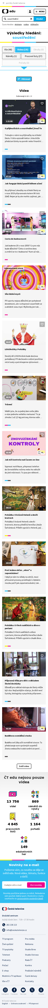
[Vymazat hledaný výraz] (31, 18)
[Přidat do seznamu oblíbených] (42, 103)
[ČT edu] (8, 12)
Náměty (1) (11, 56)
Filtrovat (26, 79)
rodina (26, 24)
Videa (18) (22, 49)
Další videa (24, 766)
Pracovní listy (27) (33, 56)
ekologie (18, 24)
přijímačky (35, 24)
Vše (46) (8, 49)
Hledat (39, 19)
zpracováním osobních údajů (30, 898)
